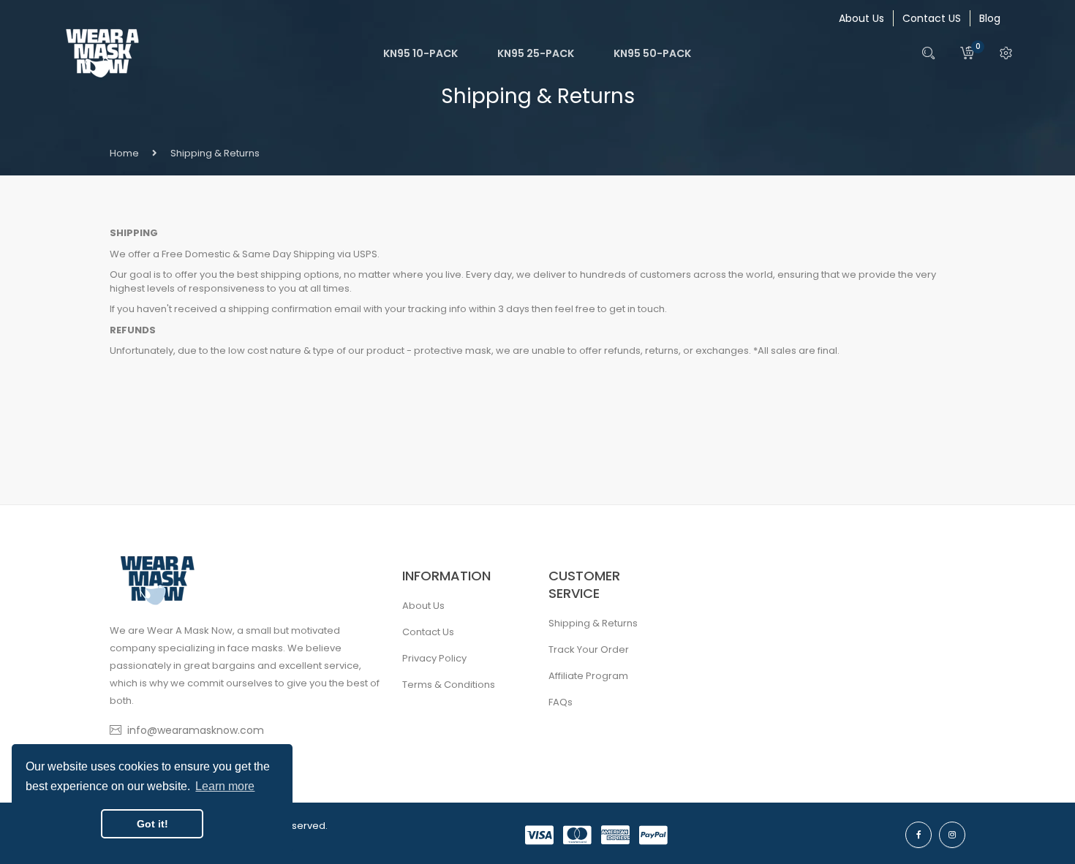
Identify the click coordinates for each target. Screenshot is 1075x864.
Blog (989, 18)
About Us (861, 18)
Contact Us (428, 632)
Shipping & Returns (593, 623)
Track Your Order (588, 649)
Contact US (931, 18)
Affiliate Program (588, 676)
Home (124, 153)
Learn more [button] (224, 786)
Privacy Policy (434, 658)
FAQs (560, 702)
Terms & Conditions (448, 684)
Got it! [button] (152, 824)
